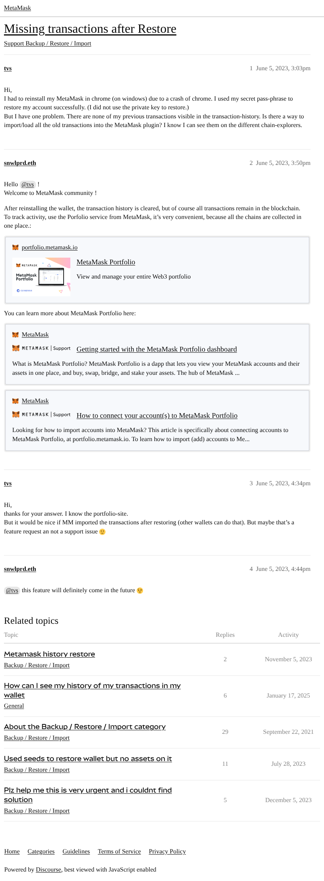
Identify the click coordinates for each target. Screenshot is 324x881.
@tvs (28, 184)
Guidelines (76, 851)
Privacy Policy (167, 851)
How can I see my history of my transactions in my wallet (92, 691)
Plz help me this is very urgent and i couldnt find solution (88, 795)
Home (12, 851)
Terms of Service (119, 851)
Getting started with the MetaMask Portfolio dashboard (157, 349)
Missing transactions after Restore (90, 28)
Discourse (48, 869)
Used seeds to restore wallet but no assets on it (88, 759)
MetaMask (17, 8)
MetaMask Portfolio (106, 262)
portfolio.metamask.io (49, 247)
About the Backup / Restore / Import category (85, 727)
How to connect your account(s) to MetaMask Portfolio (157, 415)
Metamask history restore (49, 654)
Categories (41, 851)
